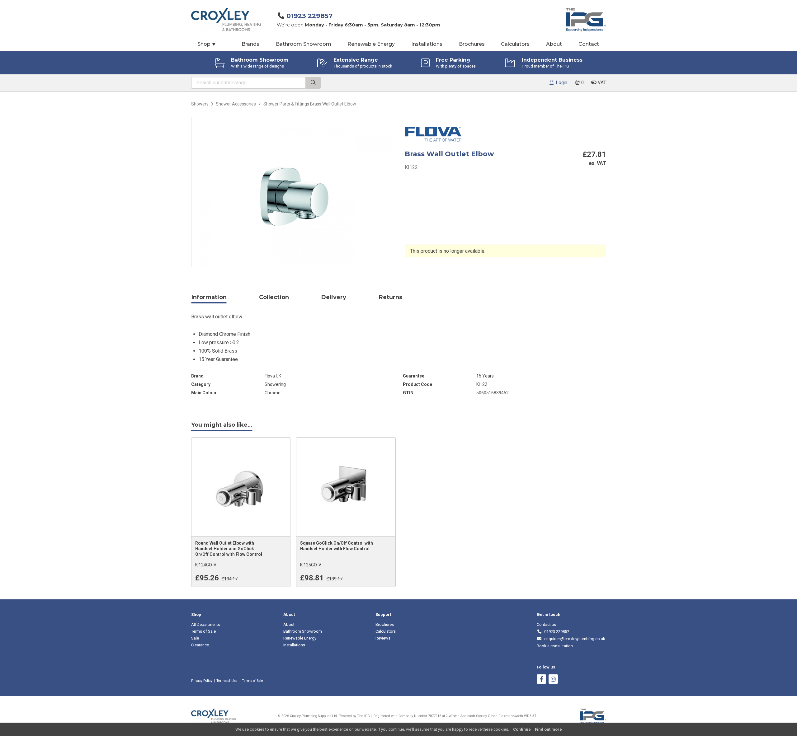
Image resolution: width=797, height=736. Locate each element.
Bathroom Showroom (303, 44)
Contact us (546, 624)
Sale (195, 638)
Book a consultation (555, 646)
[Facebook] (541, 679)
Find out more (548, 729)
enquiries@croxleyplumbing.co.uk (573, 638)
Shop (206, 44)
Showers (200, 103)
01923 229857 (309, 16)
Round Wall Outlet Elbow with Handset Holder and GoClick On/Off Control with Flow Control (228, 549)
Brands (250, 44)
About (554, 44)
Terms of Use (227, 681)
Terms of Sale (203, 631)
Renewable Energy (371, 44)
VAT (601, 82)
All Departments (205, 624)
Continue (522, 729)
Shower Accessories (236, 103)
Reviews (382, 638)
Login (560, 82)
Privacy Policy (201, 681)
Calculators (515, 44)
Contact (588, 44)
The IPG (363, 716)
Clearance (200, 645)
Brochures (472, 44)
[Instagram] (553, 679)
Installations (426, 44)
